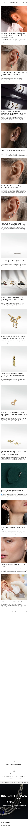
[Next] (22, 611)
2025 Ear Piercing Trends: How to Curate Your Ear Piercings (12, 491)
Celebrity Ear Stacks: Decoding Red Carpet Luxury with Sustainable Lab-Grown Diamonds (13, 35)
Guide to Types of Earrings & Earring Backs (13, 565)
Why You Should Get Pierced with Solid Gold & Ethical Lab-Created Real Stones (14, 414)
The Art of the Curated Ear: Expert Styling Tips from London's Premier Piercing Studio (12, 299)
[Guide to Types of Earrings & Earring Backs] (14, 550)
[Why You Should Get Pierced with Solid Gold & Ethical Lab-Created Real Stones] (14, 397)
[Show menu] (1, 2)
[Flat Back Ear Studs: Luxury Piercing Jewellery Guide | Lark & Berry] (14, 245)
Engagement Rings (6, 776)
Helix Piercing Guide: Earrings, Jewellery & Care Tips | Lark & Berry (13, 224)
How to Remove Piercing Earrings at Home (13, 528)
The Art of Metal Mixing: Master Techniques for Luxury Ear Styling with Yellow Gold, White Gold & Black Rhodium (13, 113)
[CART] (25, 2)
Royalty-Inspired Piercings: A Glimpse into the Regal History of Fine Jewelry (13, 337)
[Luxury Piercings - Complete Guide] (14, 135)
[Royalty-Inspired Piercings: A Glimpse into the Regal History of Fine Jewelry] (14, 321)
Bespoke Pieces (17, 778)
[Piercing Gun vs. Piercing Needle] (14, 587)
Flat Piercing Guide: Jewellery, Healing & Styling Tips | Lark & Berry (14, 186)
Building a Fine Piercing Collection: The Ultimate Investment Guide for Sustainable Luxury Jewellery (14, 74)
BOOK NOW (20, 767)
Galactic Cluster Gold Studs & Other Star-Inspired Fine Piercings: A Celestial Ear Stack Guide (13, 452)
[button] (5, 2)
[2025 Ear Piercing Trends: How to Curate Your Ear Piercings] (14, 475)
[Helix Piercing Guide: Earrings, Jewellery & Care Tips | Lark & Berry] (14, 208)
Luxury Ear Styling (16, 776)
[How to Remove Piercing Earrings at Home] (14, 512)
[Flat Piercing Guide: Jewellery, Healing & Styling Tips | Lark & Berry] (14, 171)
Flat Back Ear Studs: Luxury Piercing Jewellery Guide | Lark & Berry (12, 261)
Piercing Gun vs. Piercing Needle (12, 602)
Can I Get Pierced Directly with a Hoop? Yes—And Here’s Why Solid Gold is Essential (12, 375)
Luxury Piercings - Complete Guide (13, 150)
